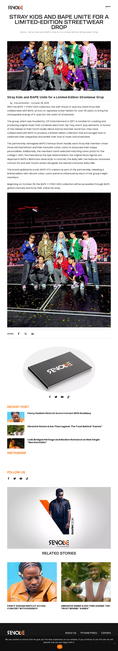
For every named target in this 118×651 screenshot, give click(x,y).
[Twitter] (56, 397)
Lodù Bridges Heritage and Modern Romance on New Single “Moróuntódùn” (63, 441)
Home (23, 32)
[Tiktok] (68, 397)
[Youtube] (62, 397)
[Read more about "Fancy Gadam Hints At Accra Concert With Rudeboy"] (15, 417)
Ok (59, 647)
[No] (114, 643)
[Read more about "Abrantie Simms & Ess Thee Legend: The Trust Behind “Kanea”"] (15, 430)
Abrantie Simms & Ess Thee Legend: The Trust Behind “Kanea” (64, 426)
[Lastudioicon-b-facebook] (49, 397)
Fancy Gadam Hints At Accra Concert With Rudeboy (59, 413)
